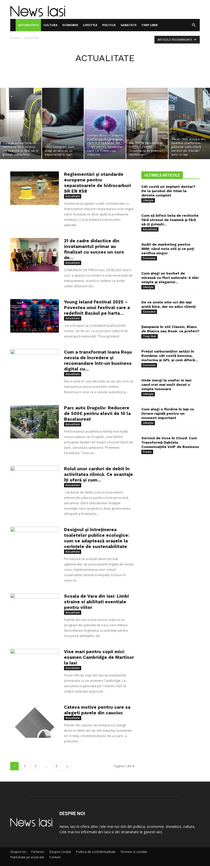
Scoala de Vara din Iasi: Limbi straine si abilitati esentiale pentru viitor (96, 602)
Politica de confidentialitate (96, 852)
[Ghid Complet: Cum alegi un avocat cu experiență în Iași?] (62, 123)
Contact (54, 857)
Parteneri (38, 852)
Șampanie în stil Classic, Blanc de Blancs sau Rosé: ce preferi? (170, 329)
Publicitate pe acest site (27, 857)
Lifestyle (90, 25)
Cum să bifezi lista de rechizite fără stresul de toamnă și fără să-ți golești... (169, 219)
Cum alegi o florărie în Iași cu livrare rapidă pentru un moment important (167, 413)
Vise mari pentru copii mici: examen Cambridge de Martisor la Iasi (99, 657)
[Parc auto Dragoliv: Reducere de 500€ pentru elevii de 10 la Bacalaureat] (34, 422)
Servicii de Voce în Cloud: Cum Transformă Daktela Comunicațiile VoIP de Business (170, 442)
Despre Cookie (60, 852)
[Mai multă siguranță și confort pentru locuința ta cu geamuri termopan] (147, 123)
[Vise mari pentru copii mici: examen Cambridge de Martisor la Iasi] (34, 665)
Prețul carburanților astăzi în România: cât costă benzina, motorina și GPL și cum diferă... (169, 355)
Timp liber (149, 25)
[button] (193, 25)
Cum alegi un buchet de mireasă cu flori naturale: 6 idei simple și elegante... (169, 277)
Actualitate (28, 25)
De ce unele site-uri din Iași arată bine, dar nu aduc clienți (168, 304)
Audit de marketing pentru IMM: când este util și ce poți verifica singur (167, 248)
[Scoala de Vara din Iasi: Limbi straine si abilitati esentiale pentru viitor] (34, 610)
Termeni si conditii (133, 852)
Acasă (14, 38)
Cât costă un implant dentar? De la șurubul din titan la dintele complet (168, 190)
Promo (147, 452)
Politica (109, 25)
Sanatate (128, 25)
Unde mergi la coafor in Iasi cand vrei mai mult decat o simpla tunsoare (166, 384)
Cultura (51, 25)
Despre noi (18, 852)
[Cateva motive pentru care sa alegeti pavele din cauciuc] (34, 721)
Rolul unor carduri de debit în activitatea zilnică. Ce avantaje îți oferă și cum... (98, 474)
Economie (70, 25)
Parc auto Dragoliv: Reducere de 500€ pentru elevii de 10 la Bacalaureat (97, 413)
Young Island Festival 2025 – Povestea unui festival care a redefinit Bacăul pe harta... (97, 307)
